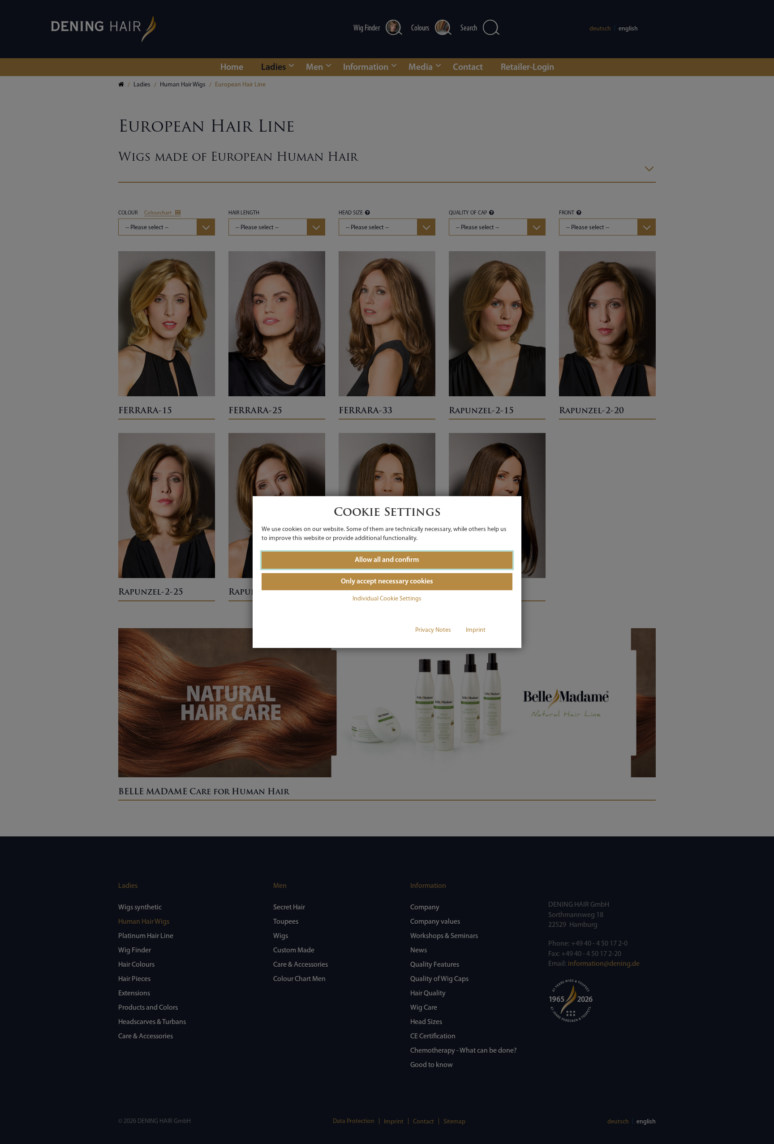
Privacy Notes (433, 630)
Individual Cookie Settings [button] (387, 599)
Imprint (476, 630)
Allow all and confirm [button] (387, 560)
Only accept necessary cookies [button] (387, 581)
